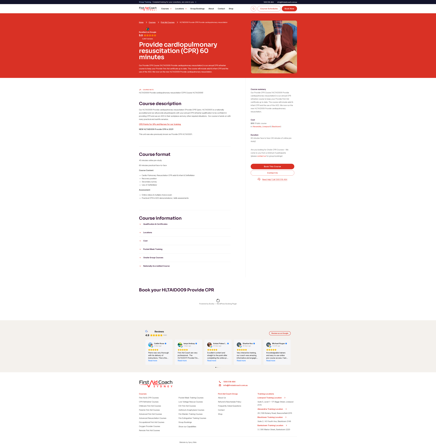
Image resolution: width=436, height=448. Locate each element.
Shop (231, 8)
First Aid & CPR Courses (149, 398)
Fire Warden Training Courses (190, 414)
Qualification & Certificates (155, 224)
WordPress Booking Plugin (227, 304)
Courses (165, 8)
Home (141, 22)
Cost (145, 241)
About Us (222, 398)
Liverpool (266, 126)
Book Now (289, 8)
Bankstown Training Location (270, 425)
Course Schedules (269, 8)
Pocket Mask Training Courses (190, 398)
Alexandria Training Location (270, 409)
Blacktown (276, 126)
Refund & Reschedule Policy (229, 402)
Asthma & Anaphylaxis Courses (191, 410)
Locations (179, 8)
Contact (221, 8)
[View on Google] (150, 344)
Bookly (211, 304)
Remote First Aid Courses (149, 430)
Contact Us (272, 173)
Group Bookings (197, 8)
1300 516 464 (269, 2)
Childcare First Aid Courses (150, 406)
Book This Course (272, 166)
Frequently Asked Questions (229, 406)
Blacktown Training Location (270, 417)
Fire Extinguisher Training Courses (192, 418)
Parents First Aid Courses (149, 410)
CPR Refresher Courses (149, 402)
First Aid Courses (168, 22)
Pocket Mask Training (152, 249)
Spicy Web (192, 442)
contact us (261, 156)
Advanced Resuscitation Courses (152, 418)
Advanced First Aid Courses (150, 414)
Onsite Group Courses (153, 257)
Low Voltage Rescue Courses (190, 402)
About (211, 8)
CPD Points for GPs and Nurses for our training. (160, 124)
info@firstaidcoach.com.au (287, 2)
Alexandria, (257, 126)
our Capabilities (187, 426)
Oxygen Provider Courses (149, 426)
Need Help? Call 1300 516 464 (274, 179)
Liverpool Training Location (270, 398)
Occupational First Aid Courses (151, 422)
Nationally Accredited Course (156, 266)
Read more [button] (152, 360)
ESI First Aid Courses (187, 406)
